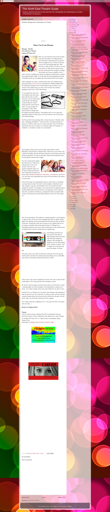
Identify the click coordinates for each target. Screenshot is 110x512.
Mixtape (41, 70)
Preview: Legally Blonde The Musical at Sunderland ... (77, 157)
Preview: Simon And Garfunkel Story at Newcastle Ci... (79, 38)
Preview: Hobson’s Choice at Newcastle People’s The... (78, 62)
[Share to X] (50, 453)
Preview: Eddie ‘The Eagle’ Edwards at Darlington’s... (79, 50)
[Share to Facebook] (51, 453)
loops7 (59, 506)
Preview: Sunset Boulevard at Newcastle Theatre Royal (78, 44)
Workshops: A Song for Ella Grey (78, 47)
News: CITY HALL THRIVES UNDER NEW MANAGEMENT (79, 180)
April (72, 196)
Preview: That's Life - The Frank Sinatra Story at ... (78, 119)
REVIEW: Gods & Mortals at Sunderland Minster (77, 132)
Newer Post (25, 497)
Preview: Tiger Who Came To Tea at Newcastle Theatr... (79, 78)
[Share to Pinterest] (53, 453)
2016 (71, 204)
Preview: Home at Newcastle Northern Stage (78, 135)
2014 (71, 208)
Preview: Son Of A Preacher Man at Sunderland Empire (79, 72)
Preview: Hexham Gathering (77, 160)
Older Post (61, 497)
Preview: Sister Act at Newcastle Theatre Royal (78, 75)
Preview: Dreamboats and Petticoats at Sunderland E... (79, 88)
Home (44, 497)
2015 (71, 206)
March (73, 198)
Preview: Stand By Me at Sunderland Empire (77, 177)
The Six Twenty (37, 83)
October (73, 22)
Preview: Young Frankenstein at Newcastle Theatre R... (78, 35)
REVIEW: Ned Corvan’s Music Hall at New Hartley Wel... (79, 53)
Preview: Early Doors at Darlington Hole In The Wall (79, 107)
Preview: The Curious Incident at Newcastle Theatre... (78, 116)
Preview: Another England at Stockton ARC (77, 123)
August (73, 26)
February (73, 200)
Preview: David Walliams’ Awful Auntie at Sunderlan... (78, 41)
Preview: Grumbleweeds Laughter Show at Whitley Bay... (79, 94)
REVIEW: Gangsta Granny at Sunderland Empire (78, 148)
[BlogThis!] (48, 453)
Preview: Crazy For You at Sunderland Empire (77, 65)
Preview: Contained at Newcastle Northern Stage (79, 187)
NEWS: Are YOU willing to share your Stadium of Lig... (78, 142)
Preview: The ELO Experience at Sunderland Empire (78, 97)
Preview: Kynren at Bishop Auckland (79, 168)
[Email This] (47, 453)
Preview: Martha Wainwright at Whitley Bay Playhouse (78, 163)
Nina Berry (46, 174)
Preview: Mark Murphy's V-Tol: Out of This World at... (79, 190)
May (72, 32)
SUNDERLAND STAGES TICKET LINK (41, 322)
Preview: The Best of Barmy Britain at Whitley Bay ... (79, 171)
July (72, 28)
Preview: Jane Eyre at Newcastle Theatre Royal (79, 91)
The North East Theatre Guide (40, 8)
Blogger (70, 506)
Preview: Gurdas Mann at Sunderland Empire (77, 113)
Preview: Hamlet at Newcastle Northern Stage (78, 145)
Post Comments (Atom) (33, 500)
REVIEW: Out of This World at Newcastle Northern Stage (78, 56)
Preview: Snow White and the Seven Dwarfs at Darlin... (79, 138)
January (73, 202)
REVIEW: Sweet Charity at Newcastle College (77, 59)
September (74, 24)
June (72, 30)
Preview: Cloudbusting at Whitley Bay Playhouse (79, 166)
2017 (71, 21)
